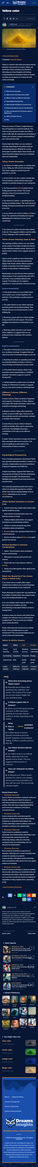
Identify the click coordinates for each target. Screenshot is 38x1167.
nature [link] (25, 537)
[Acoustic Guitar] (15, 999)
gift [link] (29, 213)
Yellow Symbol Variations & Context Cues (18, 104)
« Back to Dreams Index (10, 56)
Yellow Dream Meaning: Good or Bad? (17, 94)
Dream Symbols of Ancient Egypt (22, 958)
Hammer (23, 1027)
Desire (14, 1029)
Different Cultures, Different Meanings (18, 98)
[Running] (23, 1011)
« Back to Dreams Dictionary (12, 887)
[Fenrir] (15, 1012)
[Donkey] (32, 1022)
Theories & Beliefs (19, 955)
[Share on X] (10, 18)
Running (23, 1016)
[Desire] (15, 1024)
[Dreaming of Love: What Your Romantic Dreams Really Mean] (7, 949)
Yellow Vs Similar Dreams (13, 116)
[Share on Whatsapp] (13, 18)
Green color (7, 1050)
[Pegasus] (6, 1024)
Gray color (6, 1041)
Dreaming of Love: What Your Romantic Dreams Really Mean (21, 949)
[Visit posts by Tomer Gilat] (4, 25)
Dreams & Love (17, 946)
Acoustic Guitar (14, 1005)
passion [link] (4, 565)
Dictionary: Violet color (12, 830)
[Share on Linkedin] (24, 895)
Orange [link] (33, 645)
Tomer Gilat (13, 24)
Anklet (32, 1016)
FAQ (7, 119)
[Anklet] (32, 1011)
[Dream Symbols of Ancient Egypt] (7, 959)
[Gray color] (30, 1043)
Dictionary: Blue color (11, 848)
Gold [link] (23, 645)
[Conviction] (6, 1012)
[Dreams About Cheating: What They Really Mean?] (7, 968)
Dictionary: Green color (12, 813)
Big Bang (23, 1004)
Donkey (32, 1027)
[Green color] (30, 1052)
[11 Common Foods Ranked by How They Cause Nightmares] (7, 986)
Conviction (6, 1017)
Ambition (32, 1004)
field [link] (19, 188)
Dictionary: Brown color (12, 867)
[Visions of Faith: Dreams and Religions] (7, 977)
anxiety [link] (4, 494)
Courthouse (6, 1004)
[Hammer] (23, 1022)
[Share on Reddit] (29, 895)
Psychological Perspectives (14, 101)
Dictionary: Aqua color (11, 795)
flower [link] (20, 726)
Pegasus (6, 1029)
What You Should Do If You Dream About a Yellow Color (18, 112)
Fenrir (14, 1017)
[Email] (34, 895)
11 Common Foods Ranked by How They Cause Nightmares (22, 986)
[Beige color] (30, 1070)
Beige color (7, 1068)
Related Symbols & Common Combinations (19, 108)
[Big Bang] (23, 999)
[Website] (35, 907)
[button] (4, 3)
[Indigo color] (30, 1061)
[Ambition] (32, 999)
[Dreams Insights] (19, 2)
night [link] (8, 531)
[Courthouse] (6, 999)
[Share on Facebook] (7, 18)
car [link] (20, 201)
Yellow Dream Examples (13, 91)
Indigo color (7, 1059)
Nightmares (16, 983)
